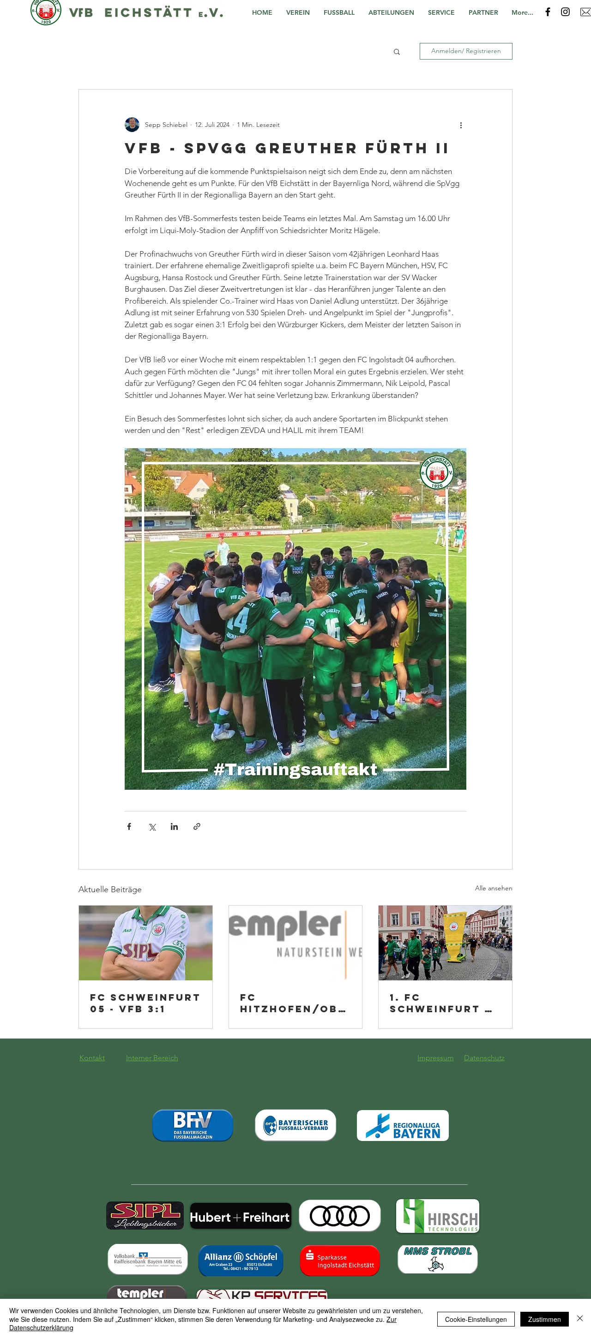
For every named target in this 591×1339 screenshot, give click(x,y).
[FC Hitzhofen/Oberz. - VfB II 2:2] (295, 943)
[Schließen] (579, 1319)
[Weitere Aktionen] (460, 124)
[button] (300, 12)
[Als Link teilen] (197, 826)
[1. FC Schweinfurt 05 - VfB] (445, 943)
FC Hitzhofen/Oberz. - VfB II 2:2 (293, 1003)
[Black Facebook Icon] (548, 12)
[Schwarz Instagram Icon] (565, 12)
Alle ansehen (494, 888)
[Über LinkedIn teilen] (174, 826)
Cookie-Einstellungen (476, 1319)
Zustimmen (544, 1319)
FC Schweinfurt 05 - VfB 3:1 (145, 1003)
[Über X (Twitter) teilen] (151, 826)
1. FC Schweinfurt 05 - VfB (445, 1003)
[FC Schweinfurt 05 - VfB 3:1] (145, 943)
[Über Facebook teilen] (129, 826)
